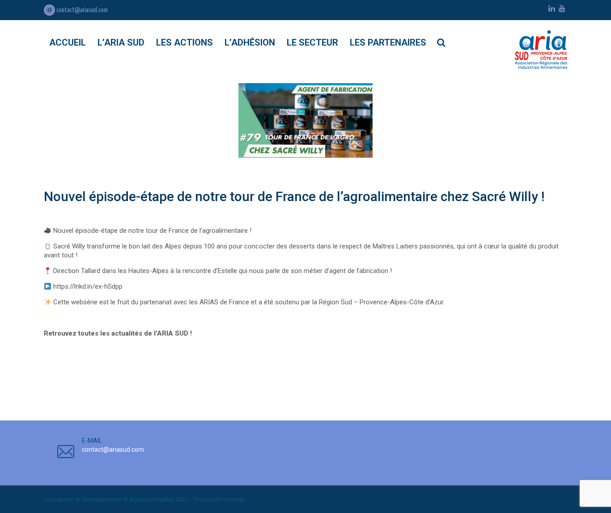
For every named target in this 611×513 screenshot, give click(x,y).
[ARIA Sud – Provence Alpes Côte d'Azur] (541, 49)
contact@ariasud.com (81, 10)
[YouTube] (562, 8)
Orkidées (162, 499)
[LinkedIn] (552, 8)
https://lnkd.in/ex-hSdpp (88, 286)
